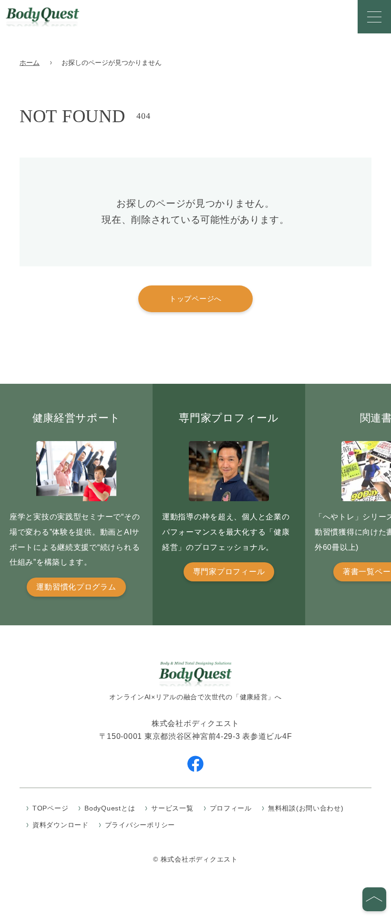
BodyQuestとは (109, 808)
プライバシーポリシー (140, 825)
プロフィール (231, 808)
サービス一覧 (172, 808)
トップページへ (195, 299)
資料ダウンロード (60, 825)
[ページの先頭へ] (374, 899)
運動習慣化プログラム (76, 587)
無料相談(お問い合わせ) (306, 808)
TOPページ (50, 808)
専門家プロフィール (229, 572)
